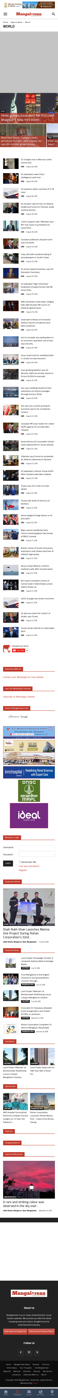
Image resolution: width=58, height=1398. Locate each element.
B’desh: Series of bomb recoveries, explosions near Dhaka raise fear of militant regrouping (37, 551)
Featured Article (12, 882)
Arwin (35, 1383)
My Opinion (47, 1371)
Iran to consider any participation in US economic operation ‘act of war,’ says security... (37, 341)
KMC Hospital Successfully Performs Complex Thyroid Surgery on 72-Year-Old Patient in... (15, 1117)
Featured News (12, 950)
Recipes (36, 1364)
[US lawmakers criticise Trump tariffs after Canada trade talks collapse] (11, 475)
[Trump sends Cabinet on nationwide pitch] (11, 632)
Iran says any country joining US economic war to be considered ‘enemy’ (35, 409)
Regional (7, 1371)
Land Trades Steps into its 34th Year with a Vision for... (42, 1071)
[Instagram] (29, 1353)
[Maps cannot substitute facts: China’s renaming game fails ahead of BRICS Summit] (11, 534)
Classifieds (25, 1001)
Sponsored (10, 1086)
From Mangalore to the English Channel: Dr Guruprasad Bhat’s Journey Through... (35, 978)
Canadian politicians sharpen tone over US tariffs (36, 241)
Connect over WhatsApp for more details (23, 677)
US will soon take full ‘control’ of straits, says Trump (35, 615)
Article (6, 924)
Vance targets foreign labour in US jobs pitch (36, 517)
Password (8, 855)
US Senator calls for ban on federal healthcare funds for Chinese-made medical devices (37, 207)
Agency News (16, 22)
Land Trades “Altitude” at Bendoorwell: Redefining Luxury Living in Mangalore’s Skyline (36, 995)
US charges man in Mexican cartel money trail (36, 161)
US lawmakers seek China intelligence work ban (32, 176)
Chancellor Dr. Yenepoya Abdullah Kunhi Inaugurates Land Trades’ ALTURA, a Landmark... (36, 1011)
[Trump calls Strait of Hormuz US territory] (11, 505)
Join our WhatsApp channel (18, 689)
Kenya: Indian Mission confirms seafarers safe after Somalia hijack (37, 567)
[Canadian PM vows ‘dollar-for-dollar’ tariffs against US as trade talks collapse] (11, 428)
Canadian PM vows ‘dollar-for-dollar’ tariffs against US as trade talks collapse (38, 427)
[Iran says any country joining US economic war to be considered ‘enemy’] (11, 410)
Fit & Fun (45, 1364)
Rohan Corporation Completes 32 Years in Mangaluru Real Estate (36, 1026)
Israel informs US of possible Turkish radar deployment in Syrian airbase (37, 443)
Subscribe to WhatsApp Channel (19, 697)
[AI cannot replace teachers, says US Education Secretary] (11, 273)
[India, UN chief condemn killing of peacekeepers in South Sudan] (11, 258)
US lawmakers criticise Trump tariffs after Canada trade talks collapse (37, 473)
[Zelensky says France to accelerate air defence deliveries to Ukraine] (11, 460)
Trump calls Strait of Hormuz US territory (35, 502)
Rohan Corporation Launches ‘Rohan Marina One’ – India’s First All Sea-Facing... (42, 1117)
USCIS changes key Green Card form (37, 599)
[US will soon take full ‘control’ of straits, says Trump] (11, 617)
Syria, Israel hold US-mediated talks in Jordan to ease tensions (37, 357)
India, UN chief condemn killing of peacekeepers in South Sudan (36, 256)
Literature (16, 1375)
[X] (37, 1353)
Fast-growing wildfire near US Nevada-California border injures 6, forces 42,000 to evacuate (37, 373)
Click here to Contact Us (15, 1332)
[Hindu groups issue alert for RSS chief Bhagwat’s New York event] (29, 111)
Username (8, 848)
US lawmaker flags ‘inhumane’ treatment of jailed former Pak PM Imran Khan (36, 287)
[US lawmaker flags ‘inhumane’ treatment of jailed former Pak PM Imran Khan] (11, 288)
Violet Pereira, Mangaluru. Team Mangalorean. (20, 942)
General (36, 1371)
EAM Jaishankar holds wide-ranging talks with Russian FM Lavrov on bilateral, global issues (37, 305)
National (16, 1371)
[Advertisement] (29, 62)
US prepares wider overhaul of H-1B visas (37, 191)
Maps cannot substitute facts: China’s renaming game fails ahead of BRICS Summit (37, 534)
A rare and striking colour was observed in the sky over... (23, 1204)
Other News (12, 1368)
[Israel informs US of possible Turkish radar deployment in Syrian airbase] (11, 445)
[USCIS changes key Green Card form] (11, 602)
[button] (5, 14)
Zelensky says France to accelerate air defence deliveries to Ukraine (37, 458)
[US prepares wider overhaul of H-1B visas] (11, 193)
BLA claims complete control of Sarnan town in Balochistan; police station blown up (37, 584)
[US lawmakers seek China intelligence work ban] (11, 178)
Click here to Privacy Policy (41, 1332)
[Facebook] (21, 1353)
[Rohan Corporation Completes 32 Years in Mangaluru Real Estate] (11, 1028)
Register (23, 871)
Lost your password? (29, 866)
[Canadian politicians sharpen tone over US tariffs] (11, 243)
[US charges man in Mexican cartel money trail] (11, 163)
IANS (22, 167)
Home (5, 22)
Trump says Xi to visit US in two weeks (35, 487)
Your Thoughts (26, 1368)
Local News (25, 968)
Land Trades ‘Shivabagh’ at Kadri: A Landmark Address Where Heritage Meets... (37, 961)
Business (26, 1371)
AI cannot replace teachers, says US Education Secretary (37, 271)
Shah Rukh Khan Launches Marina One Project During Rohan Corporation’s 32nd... (26, 933)
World (3, 111)
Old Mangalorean (42, 1368)
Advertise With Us (31, 1375)
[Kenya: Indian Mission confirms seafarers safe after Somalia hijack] (11, 570)
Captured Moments (14, 1154)
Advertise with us (13, 669)
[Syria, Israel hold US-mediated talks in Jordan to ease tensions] (11, 359)
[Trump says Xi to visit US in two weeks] (11, 490)
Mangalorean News (28, 984)
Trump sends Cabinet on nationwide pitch (37, 630)
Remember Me (28, 862)
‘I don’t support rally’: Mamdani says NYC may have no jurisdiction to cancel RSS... (37, 225)
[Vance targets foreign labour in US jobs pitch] (11, 519)
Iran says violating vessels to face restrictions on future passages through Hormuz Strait (36, 391)
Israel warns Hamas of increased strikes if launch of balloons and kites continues (35, 323)
